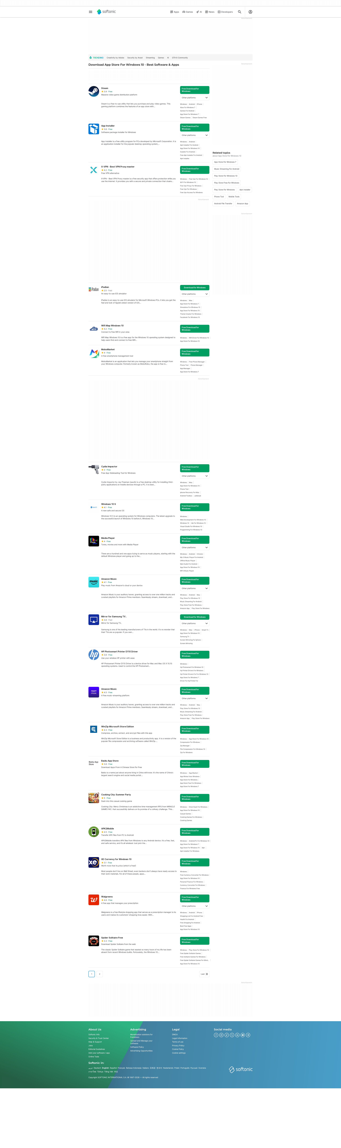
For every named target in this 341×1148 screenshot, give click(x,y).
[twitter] (232, 1035)
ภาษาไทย (92, 1071)
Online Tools (93, 1056)
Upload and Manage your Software (141, 1042)
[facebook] (216, 1035)
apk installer (184, 158)
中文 (116, 1071)
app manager (185, 368)
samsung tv (184, 637)
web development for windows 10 (193, 520)
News (211, 12)
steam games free (200, 118)
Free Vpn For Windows (188, 189)
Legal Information (179, 1038)
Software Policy (137, 1047)
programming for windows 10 (191, 530)
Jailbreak (197, 496)
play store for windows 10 (190, 598)
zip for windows (186, 752)
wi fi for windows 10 (188, 182)
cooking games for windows (191, 817)
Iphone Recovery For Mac (189, 492)
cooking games (186, 820)
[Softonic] (106, 12)
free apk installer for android (191, 155)
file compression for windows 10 (192, 749)
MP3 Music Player (187, 571)
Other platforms (189, 97)
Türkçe (100, 1071)
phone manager (196, 365)
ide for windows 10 (198, 523)
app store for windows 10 (190, 148)
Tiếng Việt (108, 1071)
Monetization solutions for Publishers (141, 1035)
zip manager (185, 746)
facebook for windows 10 (190, 317)
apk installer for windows (189, 851)
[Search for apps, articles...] (239, 12)
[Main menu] (90, 12)
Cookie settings (179, 1053)
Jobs (90, 1045)
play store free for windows (191, 605)
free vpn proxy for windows (190, 186)
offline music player (187, 561)
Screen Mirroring (186, 643)
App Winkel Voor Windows (189, 776)
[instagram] (221, 1035)
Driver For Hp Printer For (189, 681)
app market (193, 773)
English (105, 1068)
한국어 (159, 1068)
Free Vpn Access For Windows (191, 192)
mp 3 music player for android (191, 557)
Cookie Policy (178, 1049)
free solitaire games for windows (193, 957)
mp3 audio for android (188, 564)
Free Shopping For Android (190, 923)
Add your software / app (99, 1053)
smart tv (205, 630)
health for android (187, 919)
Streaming (150, 57)
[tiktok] (227, 1035)
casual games (185, 814)
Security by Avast (135, 57)
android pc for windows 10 (199, 841)
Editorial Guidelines (96, 1049)
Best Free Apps (185, 926)
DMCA (175, 1034)
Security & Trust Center (98, 1038)
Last (203, 974)
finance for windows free (190, 888)
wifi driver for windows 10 (199, 338)
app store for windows (188, 780)
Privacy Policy (178, 1045)
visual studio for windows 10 (191, 526)
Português (184, 1068)
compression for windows (190, 742)
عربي (90, 1068)
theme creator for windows (190, 314)
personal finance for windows (191, 882)
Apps (176, 12)
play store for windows (200, 608)
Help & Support (95, 1042)
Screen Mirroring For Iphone (190, 640)
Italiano (146, 1068)
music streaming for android (191, 602)
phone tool (184, 365)
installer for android (187, 152)
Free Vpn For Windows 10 (198, 179)
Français (121, 1068)
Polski (176, 1068)
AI (201, 12)
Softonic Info (94, 1034)
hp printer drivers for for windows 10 (194, 674)
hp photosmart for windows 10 (191, 667)
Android (192, 104)
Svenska (202, 1068)
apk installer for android (189, 145)
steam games (185, 118)
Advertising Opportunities (141, 1051)
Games (189, 12)
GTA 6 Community (180, 57)
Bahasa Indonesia (133, 1068)
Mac (190, 300)
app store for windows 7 (189, 114)
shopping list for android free (191, 916)
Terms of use (177, 1042)
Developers (227, 12)
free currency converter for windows (194, 875)
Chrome (200, 554)
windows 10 (184, 523)
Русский (193, 1068)
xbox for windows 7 (187, 107)
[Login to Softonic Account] (250, 12)
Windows (183, 104)
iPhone (199, 104)
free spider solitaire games (190, 953)
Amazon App (185, 608)
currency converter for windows (192, 885)
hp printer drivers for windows (191, 671)
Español (113, 1068)
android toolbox (186, 496)
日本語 (152, 1068)
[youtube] (243, 1035)
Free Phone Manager (197, 362)
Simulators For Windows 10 (190, 307)
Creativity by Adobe (115, 57)
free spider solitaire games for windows (194, 960)
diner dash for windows (198, 807)
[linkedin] (237, 1035)
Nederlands (168, 1068)
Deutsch (97, 1068)
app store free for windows (190, 783)
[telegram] (248, 1035)
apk (203, 848)
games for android (187, 111)
